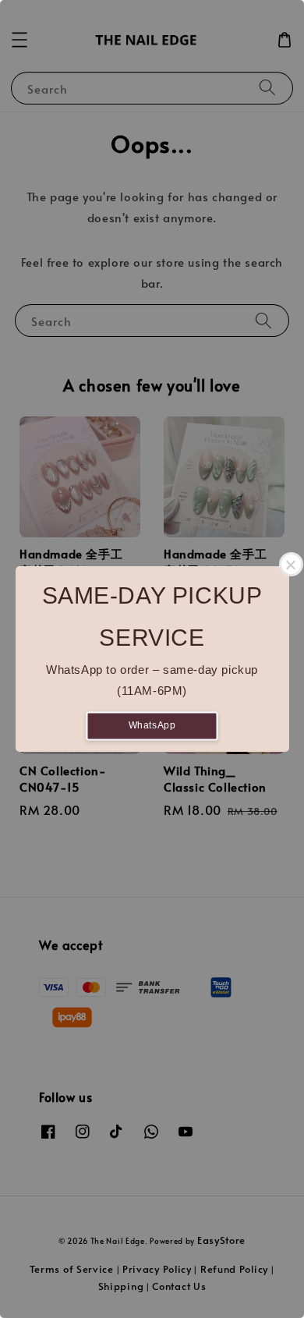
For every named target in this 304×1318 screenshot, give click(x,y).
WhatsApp (152, 725)
